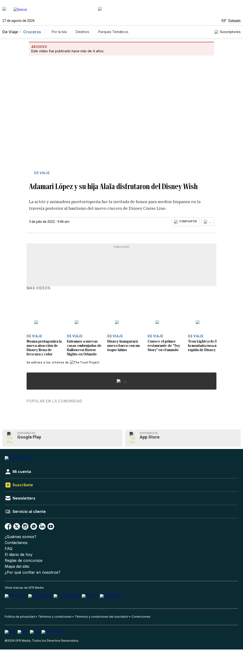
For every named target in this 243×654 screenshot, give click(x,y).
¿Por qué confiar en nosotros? (32, 572)
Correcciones (140, 616)
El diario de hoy (19, 554)
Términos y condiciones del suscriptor (101, 616)
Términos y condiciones (55, 616)
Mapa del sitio (17, 566)
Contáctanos (16, 542)
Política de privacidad (20, 616)
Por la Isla (59, 32)
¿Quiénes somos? (20, 537)
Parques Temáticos (113, 32)
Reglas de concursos (23, 560)
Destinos (82, 32)
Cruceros (32, 31)
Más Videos (39, 288)
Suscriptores (230, 32)
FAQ (8, 548)
